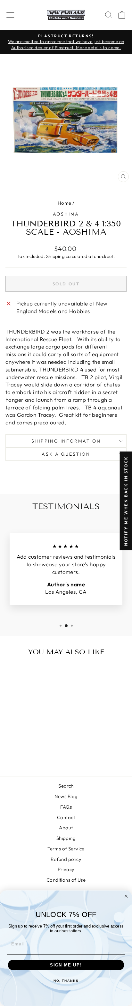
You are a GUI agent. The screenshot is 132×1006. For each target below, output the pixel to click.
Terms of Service (66, 849)
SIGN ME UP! (66, 965)
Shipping (55, 256)
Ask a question (66, 454)
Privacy (66, 869)
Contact (66, 817)
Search (66, 786)
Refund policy (66, 859)
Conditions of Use (66, 880)
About (66, 828)
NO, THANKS (66, 981)
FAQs (66, 807)
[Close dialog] (126, 896)
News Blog (66, 796)
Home (64, 203)
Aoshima (66, 214)
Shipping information (66, 441)
